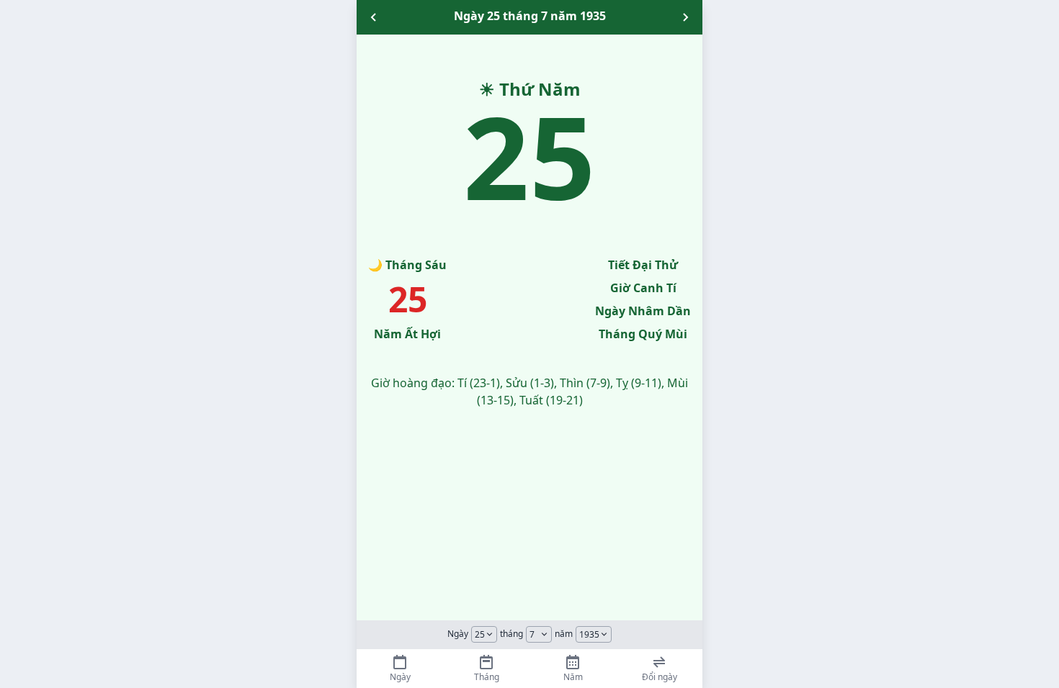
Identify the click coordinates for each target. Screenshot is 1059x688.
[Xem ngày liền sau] (685, 17)
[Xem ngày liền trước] (374, 17)
